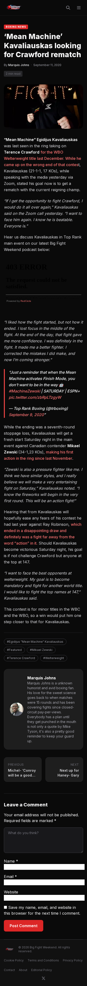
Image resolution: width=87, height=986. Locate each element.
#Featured (14, 650)
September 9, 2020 (26, 414)
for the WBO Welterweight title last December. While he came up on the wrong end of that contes (42, 158)
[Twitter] (43, 978)
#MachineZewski (24, 391)
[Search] (68, 7)
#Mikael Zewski (41, 650)
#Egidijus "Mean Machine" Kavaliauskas (35, 641)
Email (10, 876)
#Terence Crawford (21, 658)
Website (11, 892)
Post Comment (23, 925)
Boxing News (16, 26)
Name (11, 861)
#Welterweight (53, 658)
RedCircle (26, 301)
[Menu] (78, 7)
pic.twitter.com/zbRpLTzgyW (35, 397)
